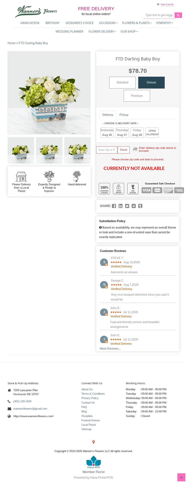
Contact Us (88, 402)
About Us (87, 389)
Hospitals (87, 416)
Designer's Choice (80, 23)
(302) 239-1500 (22, 401)
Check (123, 149)
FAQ (84, 407)
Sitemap (86, 429)
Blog (84, 411)
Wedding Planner (69, 31)
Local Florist (88, 424)
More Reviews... (110, 348)
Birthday (52, 23)
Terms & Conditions (93, 393)
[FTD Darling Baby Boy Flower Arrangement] (21, 150)
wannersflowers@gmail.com (30, 408)
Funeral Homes (90, 420)
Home (12, 43)
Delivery (107, 114)
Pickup (123, 114)
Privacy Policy (90, 398)
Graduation (29, 23)
